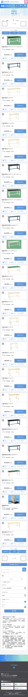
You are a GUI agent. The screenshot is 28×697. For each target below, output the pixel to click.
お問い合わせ (20, 54)
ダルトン (19, 626)
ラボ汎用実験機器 (8, 647)
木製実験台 (7, 633)
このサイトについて (18, 692)
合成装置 (20, 642)
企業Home (7, 655)
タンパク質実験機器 (11, 644)
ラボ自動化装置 (8, 645)
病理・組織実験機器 (9, 640)
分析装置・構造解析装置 (12, 642)
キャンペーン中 (6, 572)
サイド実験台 (19, 632)
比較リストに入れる (22, 32)
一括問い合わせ (6, 32)
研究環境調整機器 (13, 620)
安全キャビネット (8, 619)
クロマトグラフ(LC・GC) (15, 641)
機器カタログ (9, 6)
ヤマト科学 (11, 627)
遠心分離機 (7, 646)
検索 (24, 569)
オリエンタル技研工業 (7, 626)
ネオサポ (7, 660)
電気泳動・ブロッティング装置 (16, 637)
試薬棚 (16, 633)
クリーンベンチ (13, 618)
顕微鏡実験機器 (13, 638)
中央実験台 (5, 632)
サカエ (14, 626)
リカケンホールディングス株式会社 (9, 674)
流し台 (12, 633)
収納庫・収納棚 (6, 618)
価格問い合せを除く (7, 582)
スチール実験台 (12, 632)
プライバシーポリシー (9, 692)
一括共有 (14, 32)
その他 (9, 622)
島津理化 (7, 628)
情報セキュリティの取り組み (13, 693)
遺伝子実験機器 (6, 637)
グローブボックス (17, 619)
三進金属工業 (17, 627)
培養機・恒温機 (18, 640)
